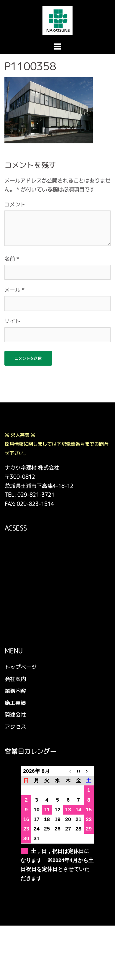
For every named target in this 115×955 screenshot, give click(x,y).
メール (14, 290)
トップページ (21, 667)
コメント (15, 204)
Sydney (12, 945)
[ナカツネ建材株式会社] (57, 20)
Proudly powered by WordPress (42, 935)
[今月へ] (78, 771)
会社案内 (15, 679)
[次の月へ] (89, 771)
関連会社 (15, 714)
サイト (12, 321)
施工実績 (15, 703)
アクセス (15, 726)
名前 (11, 259)
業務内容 (15, 690)
